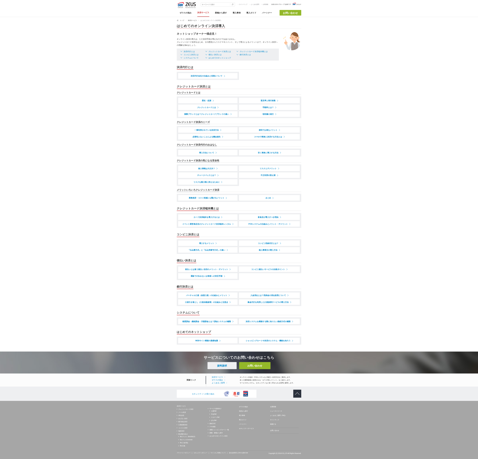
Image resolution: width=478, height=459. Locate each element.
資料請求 (222, 365)
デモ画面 (212, 427)
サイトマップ (243, 4)
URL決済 (181, 415)
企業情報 (265, 4)
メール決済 (182, 412)
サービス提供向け (215, 408)
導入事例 (242, 415)
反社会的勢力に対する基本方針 (238, 453)
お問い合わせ (290, 12)
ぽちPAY (214, 420)
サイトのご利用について (218, 453)
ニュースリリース (276, 411)
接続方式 (212, 423)
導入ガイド (242, 420)
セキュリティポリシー (200, 453)
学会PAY (214, 414)
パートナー (242, 424)
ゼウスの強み (217, 380)
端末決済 (181, 431)
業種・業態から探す (216, 433)
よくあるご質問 (218, 383)
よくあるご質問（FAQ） (278, 415)
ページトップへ (296, 392)
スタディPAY (215, 417)
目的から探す (243, 411)
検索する (273, 424)
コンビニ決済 (182, 428)
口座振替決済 (182, 425)
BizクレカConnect (186, 440)
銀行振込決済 (182, 422)
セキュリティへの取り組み (203, 394)
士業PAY (214, 411)
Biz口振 (182, 446)
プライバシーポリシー (183, 453)
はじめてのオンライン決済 (218, 436)
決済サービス (217, 377)
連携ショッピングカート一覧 (219, 430)
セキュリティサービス (246, 428)
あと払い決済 (182, 418)
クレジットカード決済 (185, 409)
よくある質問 (255, 4)
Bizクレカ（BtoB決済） (188, 436)
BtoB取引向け (183, 434)
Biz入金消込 (184, 443)
